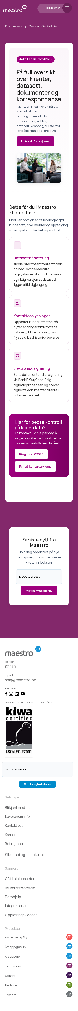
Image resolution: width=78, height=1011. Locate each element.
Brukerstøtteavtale (20, 887)
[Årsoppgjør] (69, 956)
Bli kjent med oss (18, 807)
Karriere (11, 834)
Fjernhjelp (13, 896)
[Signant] (69, 976)
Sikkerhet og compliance (24, 854)
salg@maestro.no (20, 679)
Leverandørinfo (17, 816)
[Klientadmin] (69, 966)
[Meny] (72, 8)
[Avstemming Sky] (69, 937)
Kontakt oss (14, 825)
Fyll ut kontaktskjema (35, 466)
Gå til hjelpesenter (20, 878)
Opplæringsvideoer (21, 915)
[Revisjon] (69, 985)
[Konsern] (69, 995)
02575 (10, 666)
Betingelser (14, 843)
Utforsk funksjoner (35, 141)
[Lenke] (15, 8)
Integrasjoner (16, 905)
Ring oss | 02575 (31, 454)
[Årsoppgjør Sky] (69, 947)
